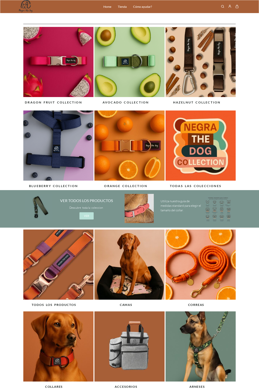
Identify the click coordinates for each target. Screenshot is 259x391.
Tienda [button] (122, 6)
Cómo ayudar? (142, 6)
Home (107, 6)
